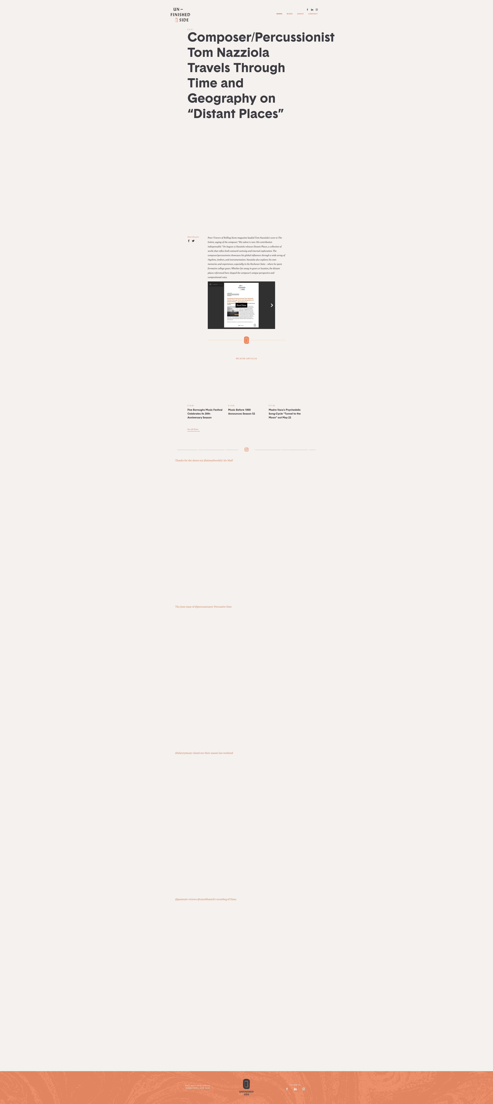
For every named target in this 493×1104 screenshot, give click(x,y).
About (300, 14)
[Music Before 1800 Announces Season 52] (246, 383)
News (279, 14)
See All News (193, 429)
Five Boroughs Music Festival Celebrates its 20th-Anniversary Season (204, 414)
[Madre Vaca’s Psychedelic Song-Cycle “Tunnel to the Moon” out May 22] (287, 383)
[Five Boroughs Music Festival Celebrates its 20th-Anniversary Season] (205, 383)
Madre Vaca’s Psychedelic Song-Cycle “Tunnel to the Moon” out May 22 (285, 414)
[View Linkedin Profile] (295, 1089)
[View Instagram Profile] (303, 1089)
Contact (313, 14)
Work (290, 14)
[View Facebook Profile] (287, 1089)
